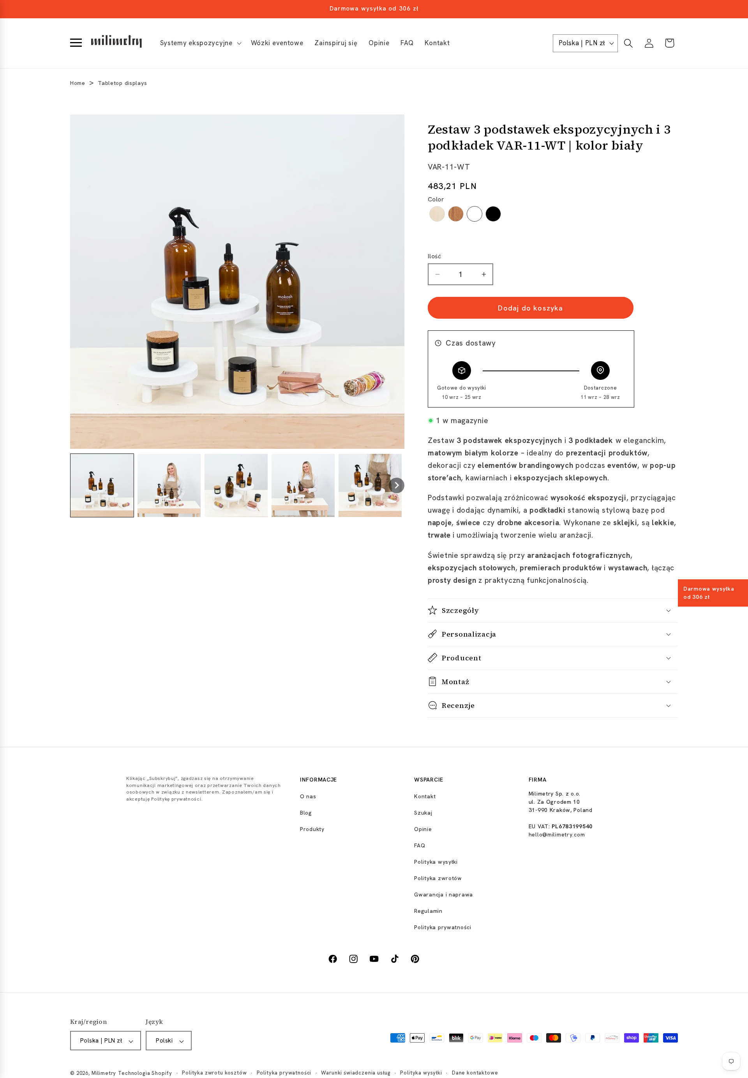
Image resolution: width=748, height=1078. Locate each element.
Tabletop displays (122, 82)
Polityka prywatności (442, 927)
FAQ (419, 845)
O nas (308, 796)
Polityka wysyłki (436, 861)
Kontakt (425, 796)
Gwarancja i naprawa (443, 894)
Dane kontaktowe (475, 1073)
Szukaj (423, 812)
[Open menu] (76, 43)
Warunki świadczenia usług (355, 1073)
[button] (200, 43)
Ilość (434, 256)
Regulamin (428, 910)
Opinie (423, 829)
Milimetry (104, 1073)
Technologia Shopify (145, 1073)
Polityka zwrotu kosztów (214, 1073)
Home (77, 82)
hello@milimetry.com (557, 834)
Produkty (312, 829)
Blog (306, 812)
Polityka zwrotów (438, 878)
